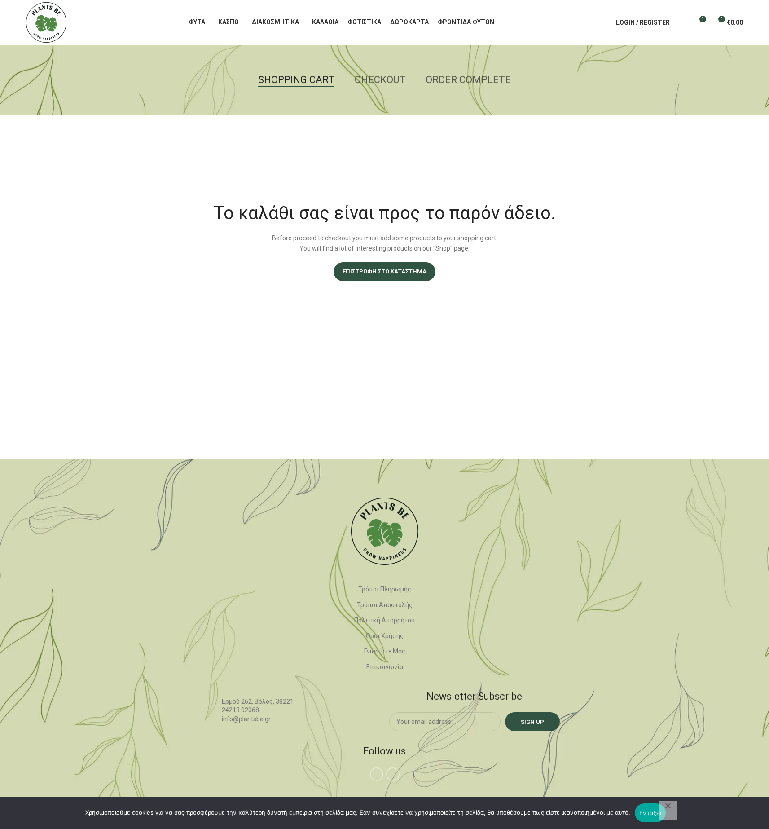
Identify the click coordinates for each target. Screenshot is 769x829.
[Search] (682, 22)
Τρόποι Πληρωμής (384, 589)
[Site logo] (46, 22)
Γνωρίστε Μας (384, 651)
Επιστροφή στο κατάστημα (384, 271)
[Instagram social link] (393, 774)
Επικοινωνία (384, 666)
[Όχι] (668, 810)
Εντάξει (650, 812)
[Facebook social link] (376, 774)
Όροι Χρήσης (385, 635)
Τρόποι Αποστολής (385, 605)
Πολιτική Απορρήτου (384, 620)
